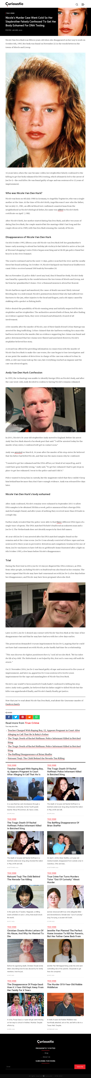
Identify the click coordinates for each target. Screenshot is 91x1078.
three (59, 522)
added (60, 209)
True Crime (10, 13)
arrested (18, 452)
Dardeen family (13, 704)
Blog (46, 1053)
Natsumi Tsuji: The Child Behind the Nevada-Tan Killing (36, 758)
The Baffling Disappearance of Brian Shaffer (30, 754)
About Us (46, 1057)
